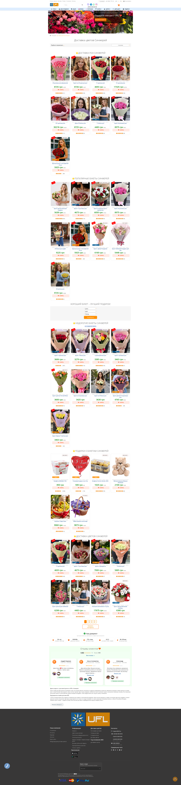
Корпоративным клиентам (78, 745)
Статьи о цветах (76, 747)
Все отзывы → (90, 655)
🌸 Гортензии (89, 9)
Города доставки (95, 733)
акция (74, 9)
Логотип (52, 737)
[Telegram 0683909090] (91, 5)
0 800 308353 (116, 743)
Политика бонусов (76, 737)
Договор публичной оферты (79, 743)
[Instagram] (96, 5)
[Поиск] (82, 5)
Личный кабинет (128, 1)
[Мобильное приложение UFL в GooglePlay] (74, 756)
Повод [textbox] (87, 314)
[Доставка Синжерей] (86, 678)
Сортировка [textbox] (120, 45)
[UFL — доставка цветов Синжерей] (54, 4)
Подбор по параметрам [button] (57, 45)
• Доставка (59, 1)
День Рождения (64, 9)
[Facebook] (113, 750)
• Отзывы (64, 1)
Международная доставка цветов (58, 741)
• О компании (68, 1)
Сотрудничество (95, 735)
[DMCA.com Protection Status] (77, 773)
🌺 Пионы (80, 9)
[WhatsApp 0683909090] (94, 5)
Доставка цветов (95, 737)
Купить (61, 89)
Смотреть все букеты (90, 626)
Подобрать (90, 317)
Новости (74, 731)
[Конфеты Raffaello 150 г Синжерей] (117, 677)
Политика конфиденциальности (80, 735)
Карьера (52, 735)
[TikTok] (121, 750)
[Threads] (115, 750)
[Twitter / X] (117, 750)
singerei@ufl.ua (117, 731)
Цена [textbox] (86, 308)
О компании (53, 730)
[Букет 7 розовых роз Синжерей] (81, 678)
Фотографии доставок (96, 731)
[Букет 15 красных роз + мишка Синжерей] (54, 673)
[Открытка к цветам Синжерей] (59, 673)
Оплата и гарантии (53, 1)
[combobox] (120, 45)
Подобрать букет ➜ (101, 19)
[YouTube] (120, 750)
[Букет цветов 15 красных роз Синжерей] (108, 677)
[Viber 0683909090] (88, 5)
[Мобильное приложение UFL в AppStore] (75, 753)
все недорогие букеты (90, 326)
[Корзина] (119, 5)
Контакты (52, 732)
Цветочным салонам (77, 733)
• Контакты (73, 1)
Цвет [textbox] (86, 311)
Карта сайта (53, 739)
